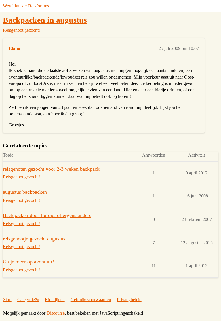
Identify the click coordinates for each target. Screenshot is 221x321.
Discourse (56, 313)
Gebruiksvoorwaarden (91, 299)
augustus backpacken (25, 192)
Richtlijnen (55, 299)
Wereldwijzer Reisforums (26, 5)
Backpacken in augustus (45, 20)
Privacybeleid (129, 299)
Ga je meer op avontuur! (28, 262)
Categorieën (28, 299)
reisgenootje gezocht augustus (34, 239)
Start (7, 299)
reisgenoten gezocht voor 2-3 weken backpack (51, 169)
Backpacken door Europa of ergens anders (47, 215)
